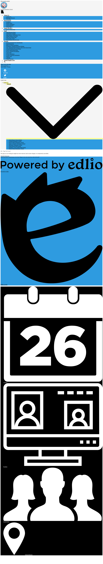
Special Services (9, 25)
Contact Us (8, 16)
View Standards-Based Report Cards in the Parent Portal (18, 47)
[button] (6, 15)
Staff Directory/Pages (11, 32)
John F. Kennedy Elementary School (17, 143)
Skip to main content (5, 1)
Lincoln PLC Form (10, 38)
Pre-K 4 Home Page (10, 29)
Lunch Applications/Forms (12, 50)
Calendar (8, 57)
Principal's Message (10, 17)
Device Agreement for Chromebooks (14, 42)
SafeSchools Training (11, 33)
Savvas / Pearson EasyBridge (12, 51)
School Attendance (10, 24)
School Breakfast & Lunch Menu (13, 48)
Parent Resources (10, 43)
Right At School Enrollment (12, 45)
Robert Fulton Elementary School (16, 148)
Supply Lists (9, 56)
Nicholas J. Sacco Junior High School (17, 147)
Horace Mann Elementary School (16, 142)
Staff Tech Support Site (11, 37)
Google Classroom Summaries (13, 55)
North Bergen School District (15, 140)
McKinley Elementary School (15, 145)
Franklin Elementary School (15, 141)
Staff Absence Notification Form (13, 34)
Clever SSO (8, 52)
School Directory (29, 554)
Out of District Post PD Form (12, 39)
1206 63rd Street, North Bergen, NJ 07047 (10, 157)
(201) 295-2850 (26, 157)
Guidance (8, 21)
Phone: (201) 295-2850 (6, 64)
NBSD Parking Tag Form (12, 36)
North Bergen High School (15, 146)
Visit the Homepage (5, 156)
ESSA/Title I (9, 27)
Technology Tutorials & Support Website (15, 46)
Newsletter (8, 19)
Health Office (9, 23)
